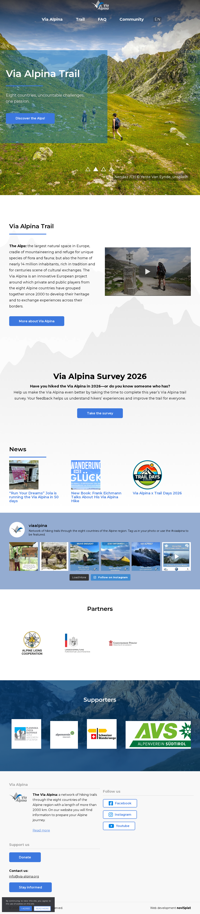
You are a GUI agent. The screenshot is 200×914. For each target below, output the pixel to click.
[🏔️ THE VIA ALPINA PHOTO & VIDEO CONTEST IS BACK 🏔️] (54, 556)
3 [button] (108, 170)
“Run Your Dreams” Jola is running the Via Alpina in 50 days (34, 497)
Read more (41, 830)
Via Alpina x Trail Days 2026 (157, 493)
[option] (100, 97)
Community (132, 19)
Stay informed (30, 887)
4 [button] (115, 170)
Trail (80, 19)
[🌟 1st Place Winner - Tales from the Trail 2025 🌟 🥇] (176, 556)
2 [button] (100, 170)
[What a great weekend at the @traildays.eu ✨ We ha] (23, 556)
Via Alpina (52, 19)
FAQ (102, 19)
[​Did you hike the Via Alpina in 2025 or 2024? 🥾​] (146, 556)
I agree (25, 908)
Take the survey (100, 413)
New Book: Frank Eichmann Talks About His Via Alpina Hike (96, 497)
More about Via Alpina (36, 321)
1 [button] (92, 170)
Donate (22, 118)
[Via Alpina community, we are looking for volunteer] (84, 556)
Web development (163, 908)
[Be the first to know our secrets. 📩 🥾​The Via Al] (115, 556)
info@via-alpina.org (24, 876)
